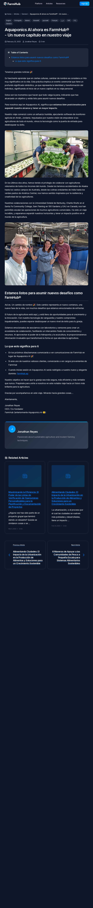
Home (9, 14)
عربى (62, 20)
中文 (75, 20)
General (25, 14)
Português (18, 20)
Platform (38, 3)
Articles (49, 3)
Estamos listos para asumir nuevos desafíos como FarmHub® (40, 57)
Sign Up (84, 4)
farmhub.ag (22, 373)
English (8, 20)
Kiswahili (36, 20)
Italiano (27, 20)
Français (55, 20)
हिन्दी (69, 20)
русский (45, 20)
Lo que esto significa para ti (28, 61)
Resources (60, 3)
